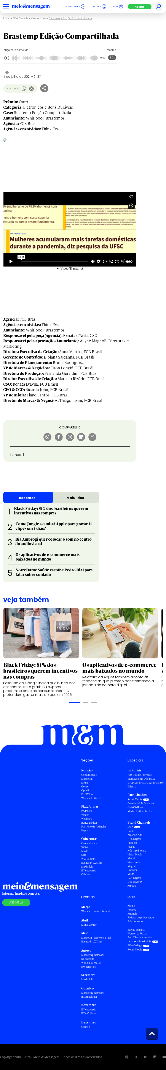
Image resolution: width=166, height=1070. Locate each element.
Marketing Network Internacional (92, 995)
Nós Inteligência (137, 850)
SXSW (84, 847)
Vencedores (38, 18)
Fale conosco (135, 921)
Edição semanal (136, 929)
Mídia (84, 782)
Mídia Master (89, 925)
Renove (132, 910)
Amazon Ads (135, 835)
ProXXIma (87, 794)
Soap (130, 827)
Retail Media (135, 799)
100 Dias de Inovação (140, 775)
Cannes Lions (89, 843)
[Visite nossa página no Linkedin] (154, 1057)
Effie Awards (20, 18)
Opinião (85, 790)
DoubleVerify (135, 882)
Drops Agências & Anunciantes (146, 782)
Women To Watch (91, 798)
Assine (140, 6)
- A (9, 88)
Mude (131, 874)
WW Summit (88, 859)
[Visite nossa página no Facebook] (126, 1057)
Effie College (88, 1013)
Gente (84, 786)
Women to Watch (137, 933)
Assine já (16, 902)
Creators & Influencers (141, 803)
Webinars (86, 819)
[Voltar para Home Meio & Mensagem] (35, 6)
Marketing (87, 779)
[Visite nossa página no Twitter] (136, 1057)
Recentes (27, 498)
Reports (86, 830)
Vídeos (85, 815)
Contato (95, 6)
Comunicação (89, 775)
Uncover (132, 870)
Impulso (132, 843)
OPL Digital (134, 839)
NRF (83, 855)
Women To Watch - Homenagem (92, 964)
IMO (130, 831)
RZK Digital (134, 878)
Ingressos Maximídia (139, 941)
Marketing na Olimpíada (141, 779)
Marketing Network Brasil (96, 937)
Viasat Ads (134, 862)
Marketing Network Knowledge (92, 957)
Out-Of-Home (136, 807)
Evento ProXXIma (91, 863)
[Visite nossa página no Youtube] (164, 1057)
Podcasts (86, 811)
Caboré (85, 874)
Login (114, 6)
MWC (84, 851)
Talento (132, 786)
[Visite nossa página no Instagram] (145, 1057)
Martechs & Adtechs (140, 811)
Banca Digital (89, 822)
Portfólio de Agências (93, 826)
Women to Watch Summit (96, 911)
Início (6, 18)
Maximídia (87, 866)
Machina (132, 858)
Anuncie (132, 913)
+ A (16, 88)
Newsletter (73, 6)
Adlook (132, 885)
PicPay (131, 847)
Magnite (132, 866)
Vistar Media (135, 854)
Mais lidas (75, 498)
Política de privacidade (141, 917)
